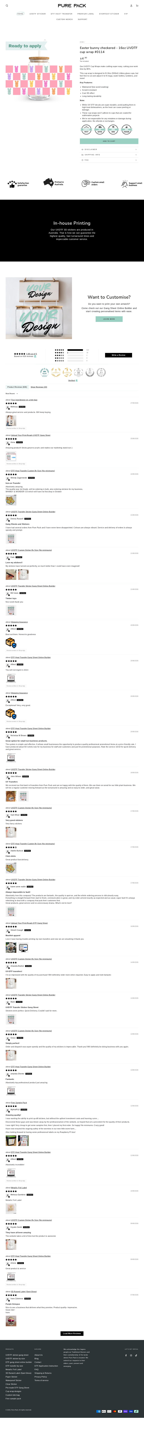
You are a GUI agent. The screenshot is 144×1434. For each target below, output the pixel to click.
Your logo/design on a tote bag (24, 400)
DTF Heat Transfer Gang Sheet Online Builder (31, 657)
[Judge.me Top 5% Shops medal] (89, 372)
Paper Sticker (11, 1377)
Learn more (109, 319)
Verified (71, 380)
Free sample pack (13, 1399)
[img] (25, 354)
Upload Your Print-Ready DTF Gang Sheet (29, 923)
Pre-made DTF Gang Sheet (17, 1388)
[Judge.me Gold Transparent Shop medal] (67, 372)
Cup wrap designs (13, 1391)
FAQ (36, 1369)
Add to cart (109, 141)
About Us (39, 1355)
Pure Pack (14, 1410)
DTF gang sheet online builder (19, 1362)
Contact (38, 1362)
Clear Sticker (11, 1384)
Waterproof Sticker (13, 1380)
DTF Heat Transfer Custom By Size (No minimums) (33, 471)
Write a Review (118, 355)
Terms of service (42, 1380)
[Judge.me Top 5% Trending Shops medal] (101, 372)
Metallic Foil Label (19, 1188)
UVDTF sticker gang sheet (17, 1355)
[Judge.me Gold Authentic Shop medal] (55, 372)
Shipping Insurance (19, 622)
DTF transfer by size (14, 1366)
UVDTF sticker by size (15, 1359)
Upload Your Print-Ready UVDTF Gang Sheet (30, 435)
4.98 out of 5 (31, 354)
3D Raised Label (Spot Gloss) (24, 1292)
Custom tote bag (13, 1395)
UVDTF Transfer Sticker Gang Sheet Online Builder (33, 512)
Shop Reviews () (39, 387)
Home (82, 42)
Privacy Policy (41, 1377)
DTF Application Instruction (46, 1366)
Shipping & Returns (43, 1373)
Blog (36, 1359)
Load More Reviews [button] (72, 1333)
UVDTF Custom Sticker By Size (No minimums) (31, 550)
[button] (7, 5)
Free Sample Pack (19, 1103)
